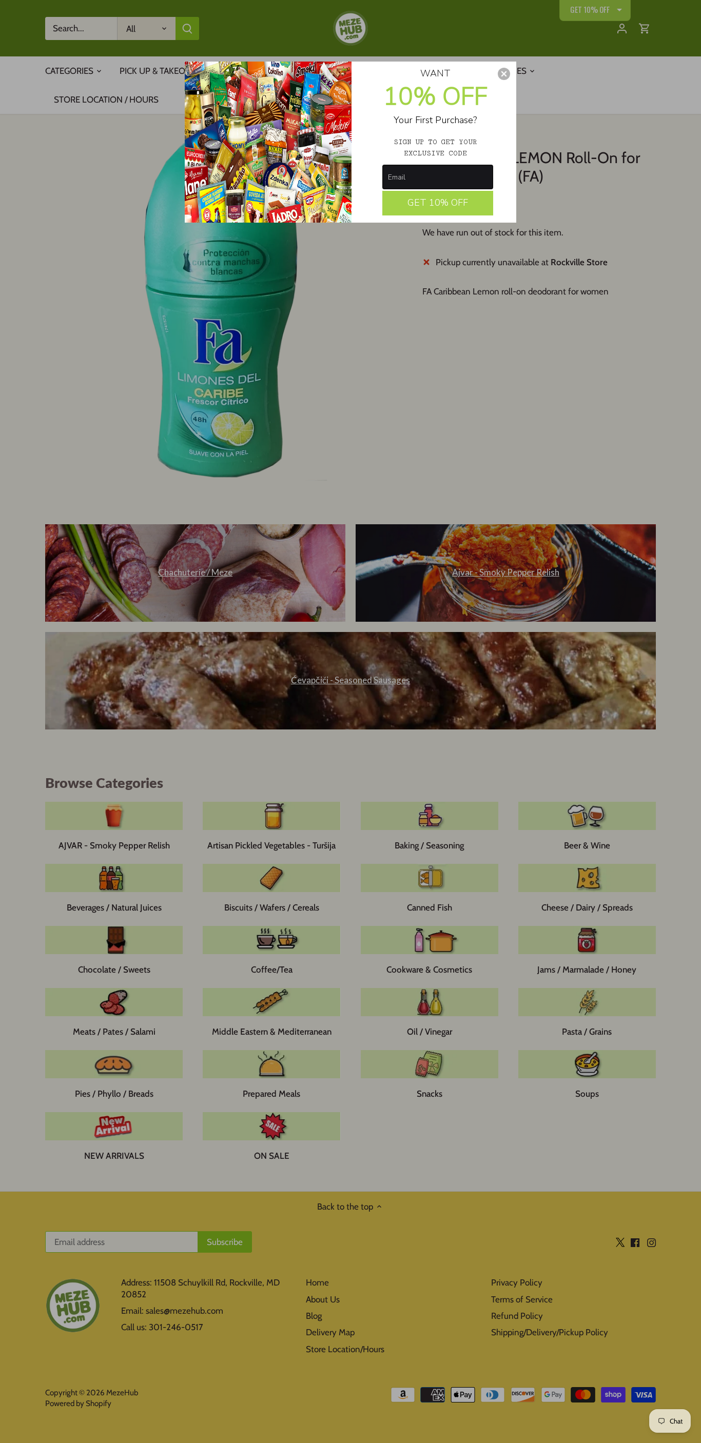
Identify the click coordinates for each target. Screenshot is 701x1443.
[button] (504, 74)
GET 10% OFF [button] (437, 202)
